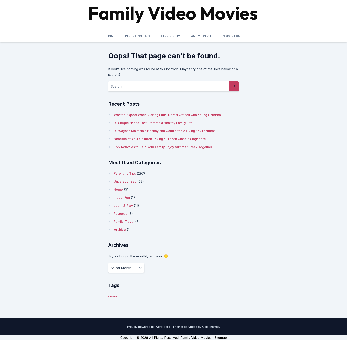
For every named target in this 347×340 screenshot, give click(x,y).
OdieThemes (210, 326)
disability (112, 296)
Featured (120, 214)
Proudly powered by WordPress (149, 326)
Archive (120, 230)
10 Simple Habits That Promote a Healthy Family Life (153, 123)
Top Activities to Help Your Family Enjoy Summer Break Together (163, 147)
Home (111, 36)
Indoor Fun (231, 36)
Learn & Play (169, 36)
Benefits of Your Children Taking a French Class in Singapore (160, 139)
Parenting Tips (137, 36)
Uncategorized (125, 181)
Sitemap (220, 338)
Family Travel (201, 36)
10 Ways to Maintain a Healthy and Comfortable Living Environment (164, 131)
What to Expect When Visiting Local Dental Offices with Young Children (167, 115)
